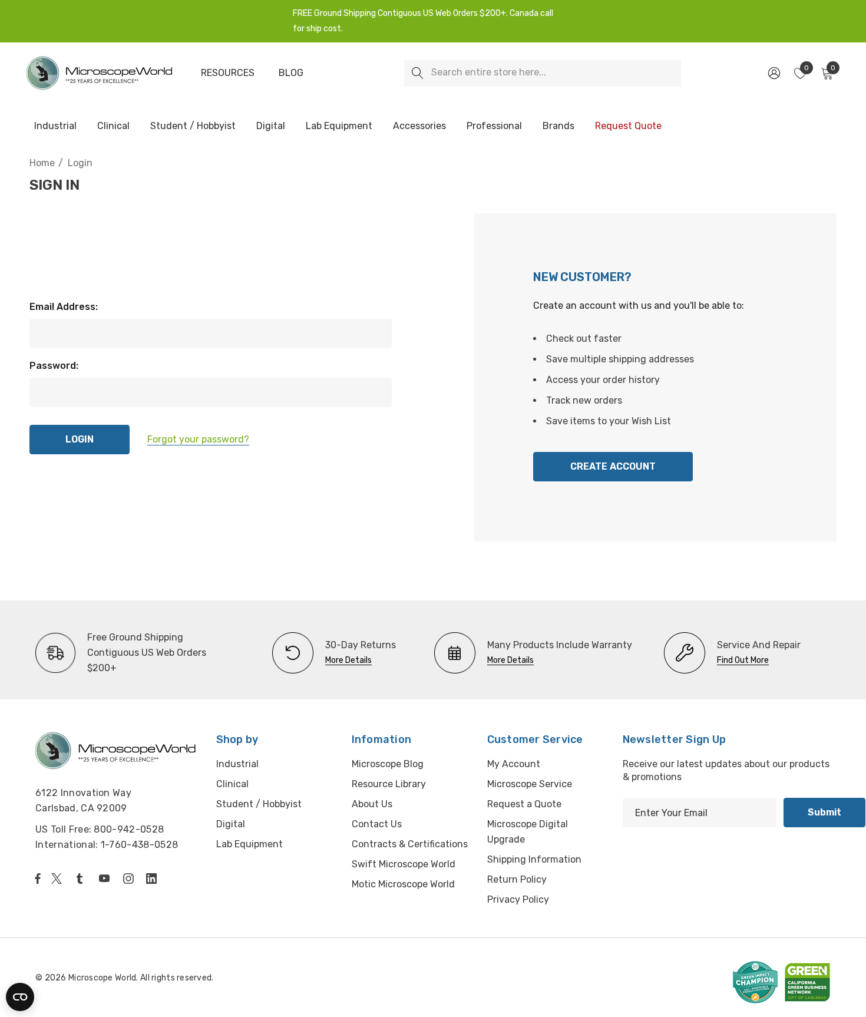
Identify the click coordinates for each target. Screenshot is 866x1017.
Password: (53, 365)
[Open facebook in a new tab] (37, 878)
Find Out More (743, 660)
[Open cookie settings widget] (20, 997)
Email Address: (63, 306)
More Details (348, 660)
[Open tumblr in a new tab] (82, 878)
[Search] (417, 73)
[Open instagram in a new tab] (130, 878)
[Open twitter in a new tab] (58, 878)
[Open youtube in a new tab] (106, 878)
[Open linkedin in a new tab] (154, 878)
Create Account (613, 466)
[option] (134, 653)
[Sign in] (773, 73)
